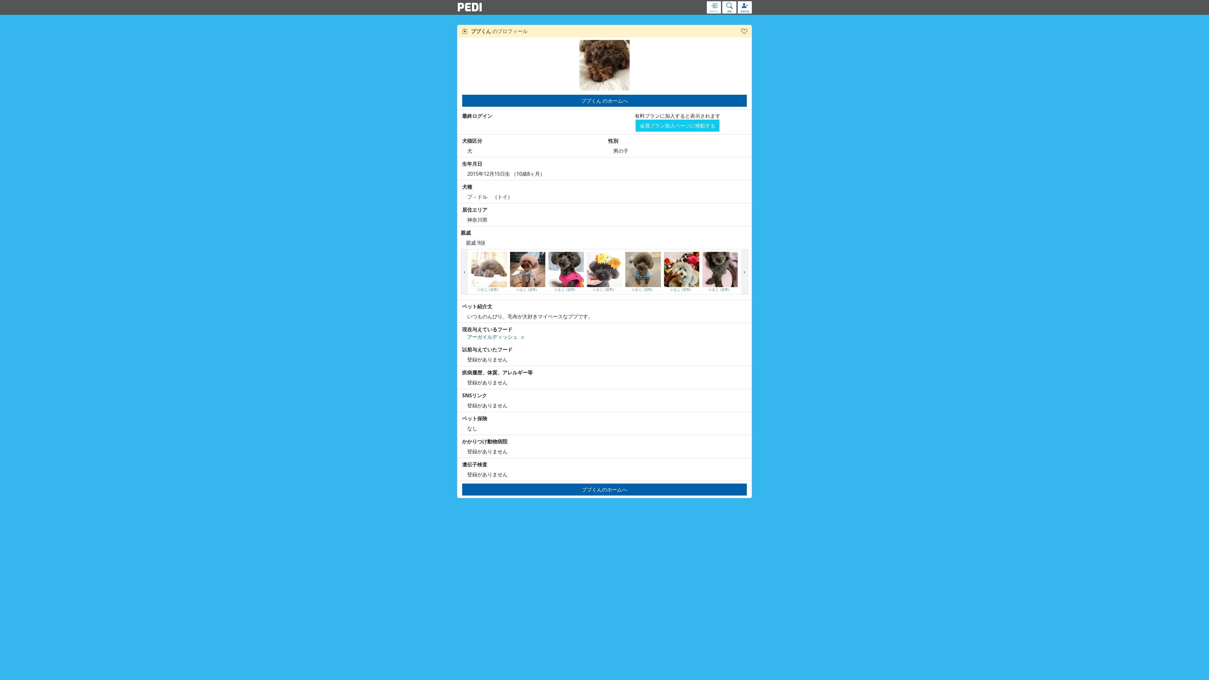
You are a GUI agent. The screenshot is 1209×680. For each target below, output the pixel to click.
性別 (613, 140)
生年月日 (472, 163)
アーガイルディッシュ (492, 336)
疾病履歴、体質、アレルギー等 (497, 372)
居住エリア (474, 209)
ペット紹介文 (477, 306)
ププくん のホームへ (604, 100)
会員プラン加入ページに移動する (677, 125)
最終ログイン (477, 115)
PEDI (469, 7)
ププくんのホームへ (604, 489)
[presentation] (464, 272)
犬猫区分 (472, 140)
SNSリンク (474, 395)
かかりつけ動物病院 (485, 441)
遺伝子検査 (474, 464)
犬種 (467, 186)
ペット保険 (474, 418)
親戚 (466, 232)
